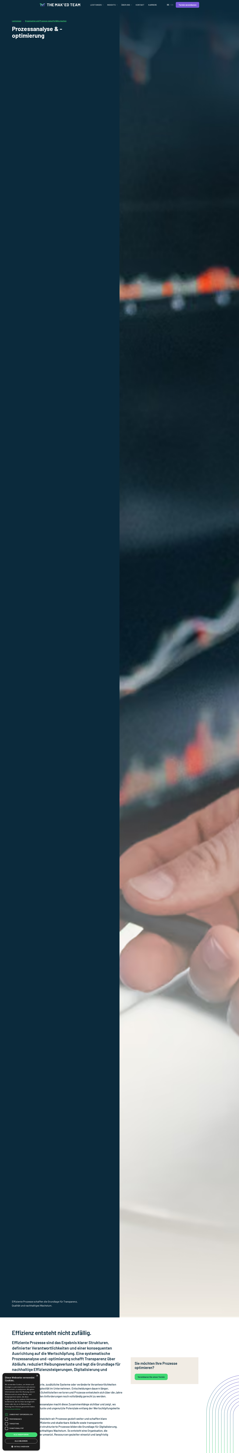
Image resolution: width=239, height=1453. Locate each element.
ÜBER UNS (125, 5)
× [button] (37, 1376)
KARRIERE (152, 5)
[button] (21, 1446)
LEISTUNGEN (96, 5)
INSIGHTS (111, 5)
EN (172, 5)
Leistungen (16, 21)
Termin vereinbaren (187, 5)
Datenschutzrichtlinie (12, 1409)
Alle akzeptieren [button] (21, 1435)
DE (168, 5)
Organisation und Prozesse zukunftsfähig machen (45, 21)
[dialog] (21, 1412)
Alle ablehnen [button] (21, 1441)
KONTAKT (140, 5)
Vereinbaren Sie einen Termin (151, 1377)
